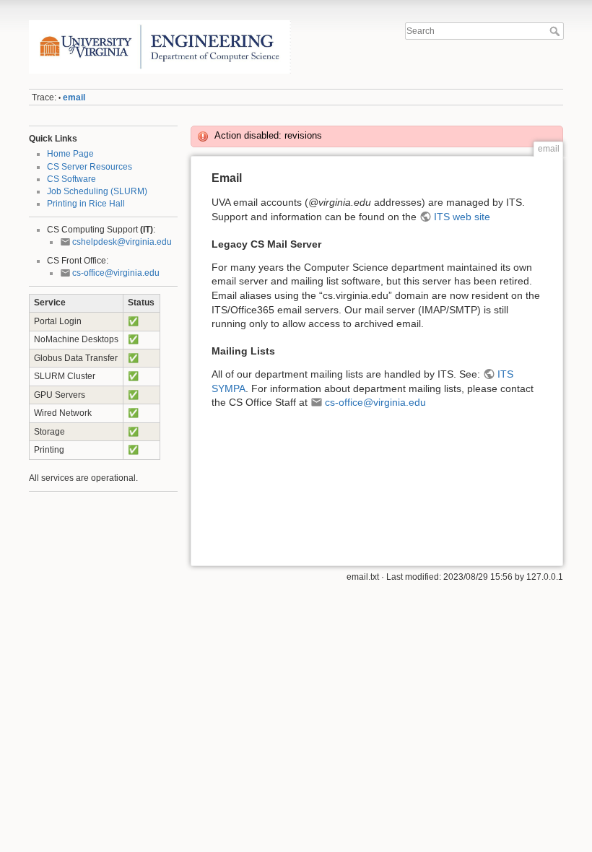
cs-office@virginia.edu (116, 273)
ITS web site (462, 216)
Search (556, 31)
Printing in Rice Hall (86, 204)
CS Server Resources (89, 167)
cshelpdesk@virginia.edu (122, 242)
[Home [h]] (160, 23)
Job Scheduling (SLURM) (97, 191)
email (74, 97)
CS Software (71, 179)
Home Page (70, 154)
